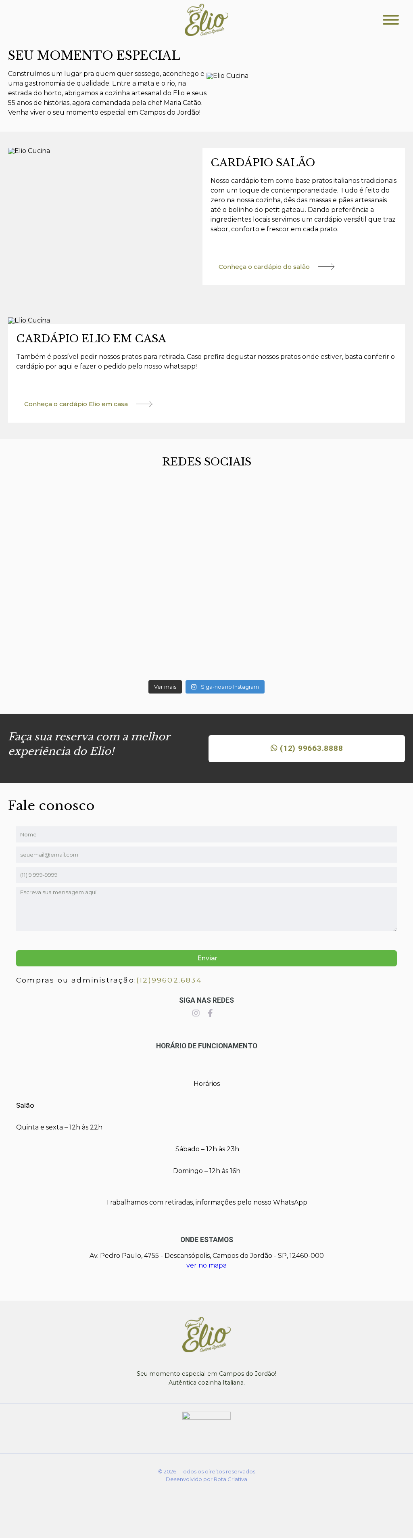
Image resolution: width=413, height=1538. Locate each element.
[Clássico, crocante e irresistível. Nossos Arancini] (340, 621)
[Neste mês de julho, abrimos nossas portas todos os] (206, 517)
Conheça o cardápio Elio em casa (76, 404)
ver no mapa (206, 1265)
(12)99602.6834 (169, 980)
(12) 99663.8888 (310, 748)
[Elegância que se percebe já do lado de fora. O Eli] (206, 618)
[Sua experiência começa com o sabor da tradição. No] (73, 628)
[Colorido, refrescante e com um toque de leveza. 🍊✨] (340, 527)
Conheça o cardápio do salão (264, 266)
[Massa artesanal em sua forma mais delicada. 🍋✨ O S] (73, 530)
